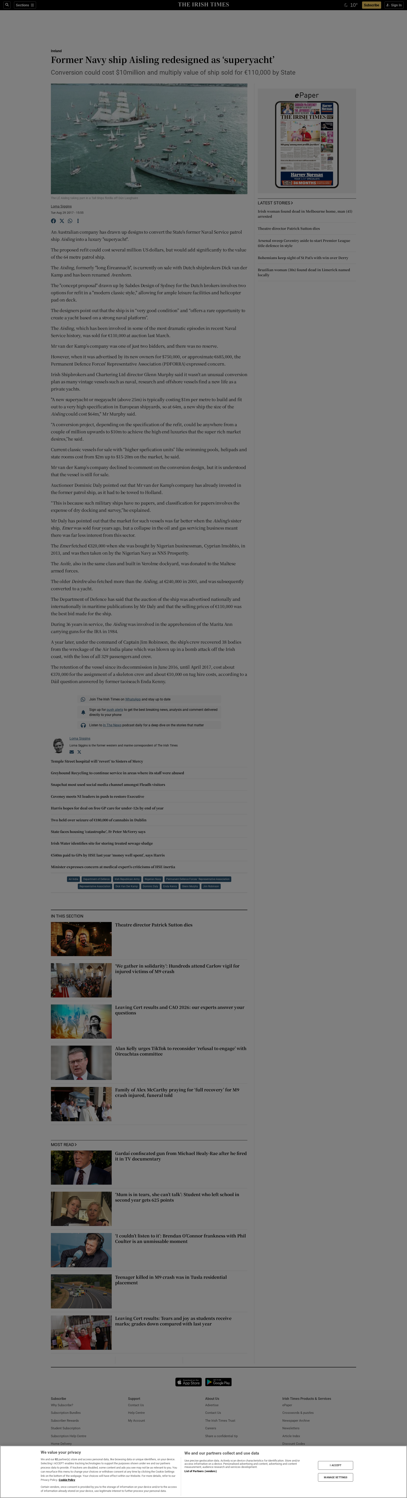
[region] (203, 1472)
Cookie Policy (67, 1479)
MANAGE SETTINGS (335, 1477)
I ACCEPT (335, 1465)
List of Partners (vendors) (200, 1471)
